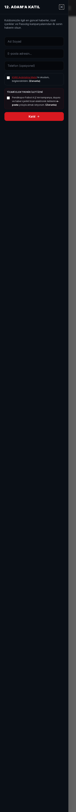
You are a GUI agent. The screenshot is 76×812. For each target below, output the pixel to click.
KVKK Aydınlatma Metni (24, 77)
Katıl (32, 116)
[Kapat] (61, 7)
